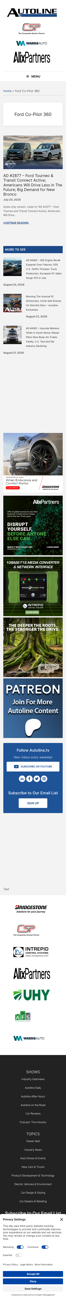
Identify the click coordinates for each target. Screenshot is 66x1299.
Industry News (33, 1149)
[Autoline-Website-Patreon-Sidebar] (33, 737)
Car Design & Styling (33, 1192)
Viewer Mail (33, 1141)
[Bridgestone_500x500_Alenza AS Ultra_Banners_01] (33, 491)
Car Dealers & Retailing (33, 1201)
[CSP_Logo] (32, 29)
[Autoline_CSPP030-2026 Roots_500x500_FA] (33, 676)
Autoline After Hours (33, 1096)
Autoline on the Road (33, 1105)
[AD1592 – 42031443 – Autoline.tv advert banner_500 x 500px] (33, 554)
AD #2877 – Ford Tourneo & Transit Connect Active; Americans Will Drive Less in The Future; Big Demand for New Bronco (32, 185)
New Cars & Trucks (33, 1166)
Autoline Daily (33, 1087)
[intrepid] (31, 952)
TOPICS (33, 1134)
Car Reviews (33, 1113)
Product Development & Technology (33, 1175)
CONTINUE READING (16, 222)
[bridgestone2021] (31, 909)
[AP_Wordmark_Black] (31, 58)
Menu (35, 76)
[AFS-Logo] (31, 1017)
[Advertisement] (33, 392)
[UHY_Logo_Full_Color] (31, 996)
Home (7, 91)
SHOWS (33, 1072)
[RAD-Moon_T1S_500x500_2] (33, 615)
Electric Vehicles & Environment (33, 1184)
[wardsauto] (31, 44)
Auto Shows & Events (33, 1158)
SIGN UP (33, 803)
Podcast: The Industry (33, 1122)
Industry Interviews (33, 1079)
